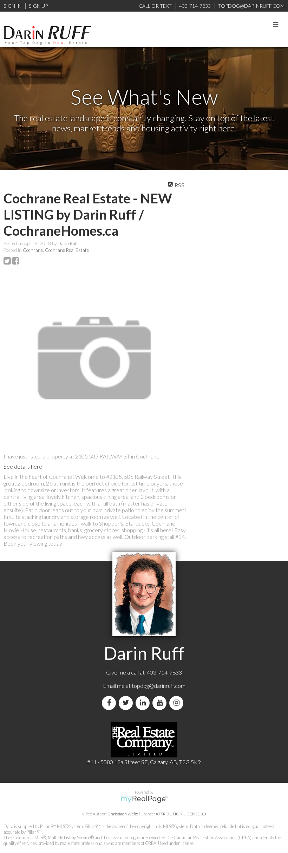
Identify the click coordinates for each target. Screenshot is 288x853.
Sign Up (38, 6)
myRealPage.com (144, 799)
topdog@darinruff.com (158, 685)
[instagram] (177, 702)
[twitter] (127, 702)
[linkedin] (144, 702)
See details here (23, 466)
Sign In (12, 6)
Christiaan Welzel (123, 813)
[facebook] (110, 702)
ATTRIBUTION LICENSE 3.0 (181, 813)
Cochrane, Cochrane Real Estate (56, 250)
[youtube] (160, 702)
